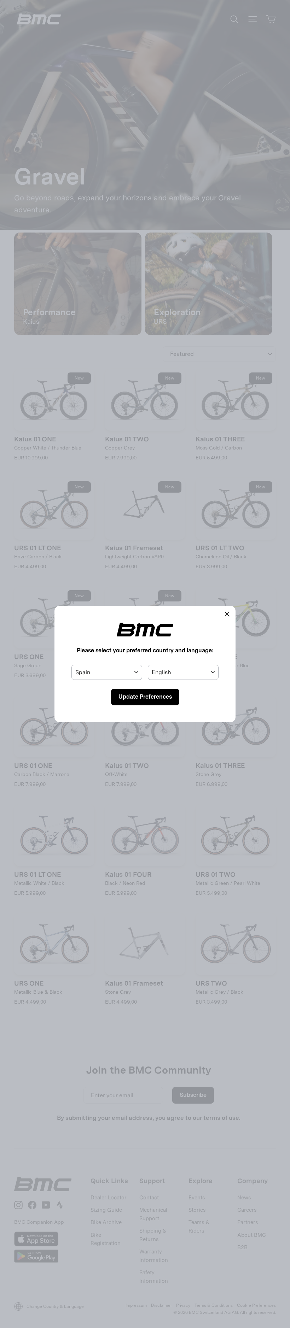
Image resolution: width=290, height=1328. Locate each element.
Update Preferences (145, 696)
